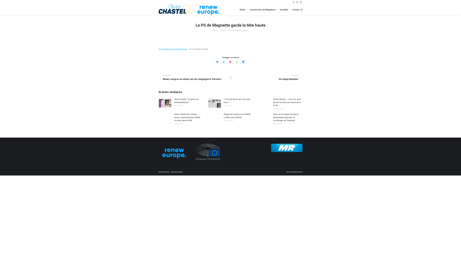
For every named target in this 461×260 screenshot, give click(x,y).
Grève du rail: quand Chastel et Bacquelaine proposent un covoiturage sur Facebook (285, 117)
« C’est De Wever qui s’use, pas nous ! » (237, 101)
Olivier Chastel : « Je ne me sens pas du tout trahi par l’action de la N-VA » (287, 102)
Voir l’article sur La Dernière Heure (172, 49)
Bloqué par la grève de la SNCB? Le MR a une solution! (237, 116)
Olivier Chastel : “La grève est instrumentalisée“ (186, 101)
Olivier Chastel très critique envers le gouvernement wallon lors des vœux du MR (187, 117)
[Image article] (165, 103)
